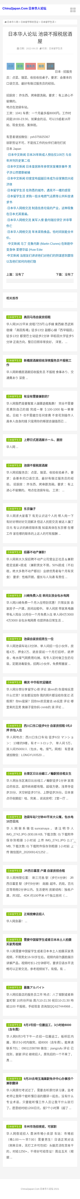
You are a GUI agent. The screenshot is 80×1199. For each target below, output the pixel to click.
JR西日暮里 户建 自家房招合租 (44, 870)
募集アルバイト (34, 987)
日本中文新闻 (17, 154)
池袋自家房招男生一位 (39, 639)
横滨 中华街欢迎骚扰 (37, 682)
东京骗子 (30, 508)
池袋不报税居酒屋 (36, 465)
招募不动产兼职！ (36, 552)
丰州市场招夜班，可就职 (40, 1126)
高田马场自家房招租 (37, 317)
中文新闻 (14, 243)
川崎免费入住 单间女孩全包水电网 (46, 595)
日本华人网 (12, 22)
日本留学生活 (47, 22)
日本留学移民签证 (30, 22)
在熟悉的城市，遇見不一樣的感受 (48, 190)
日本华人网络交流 (19, 208)
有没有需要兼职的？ (37, 396)
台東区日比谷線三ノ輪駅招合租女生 (47, 773)
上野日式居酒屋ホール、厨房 (43, 439)
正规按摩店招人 (34, 914)
